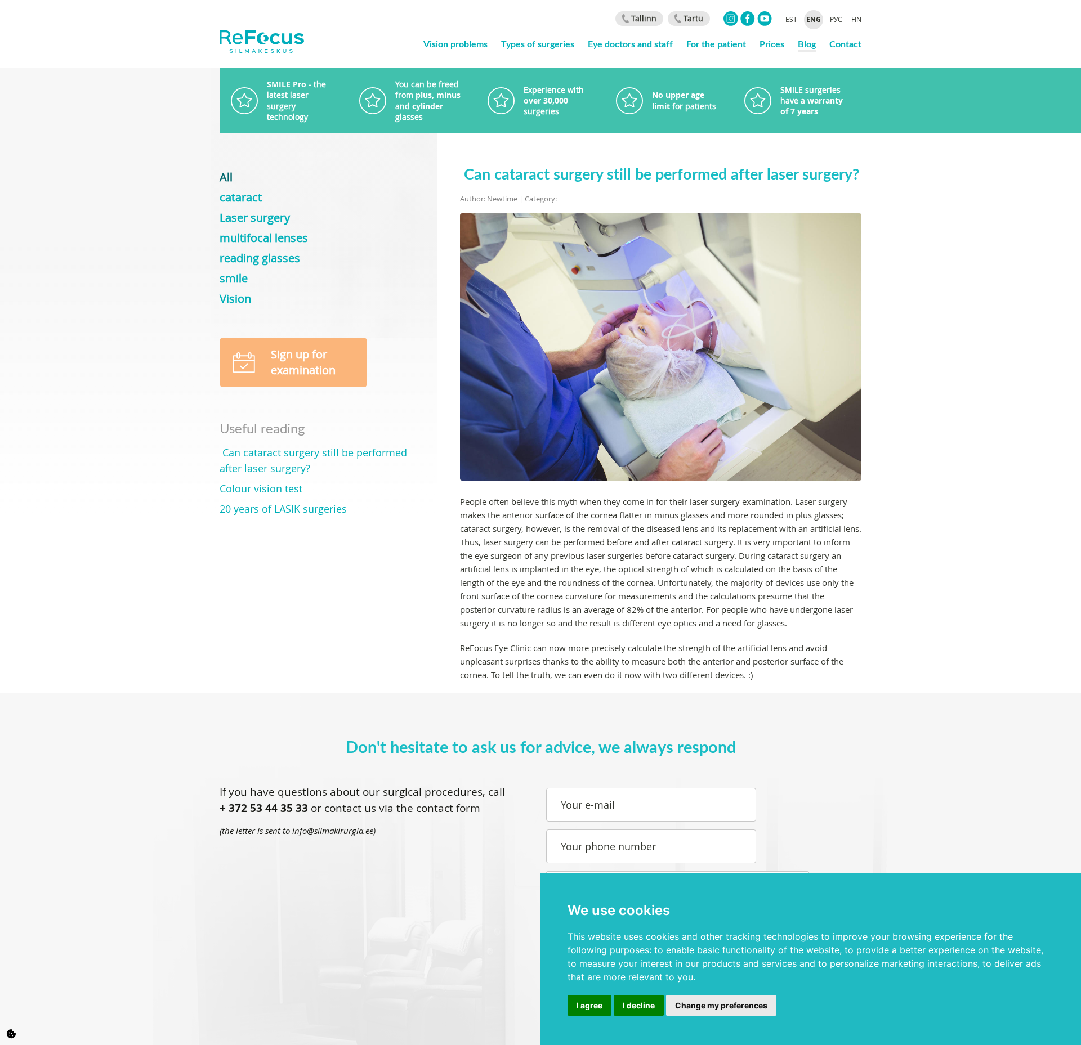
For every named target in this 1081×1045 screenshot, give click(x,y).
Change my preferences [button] (721, 1005)
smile (234, 278)
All (226, 177)
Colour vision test (261, 488)
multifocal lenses (264, 237)
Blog (807, 43)
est (791, 19)
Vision (235, 298)
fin (856, 19)
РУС (836, 19)
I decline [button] (639, 1005)
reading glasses (260, 258)
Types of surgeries (537, 43)
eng (813, 19)
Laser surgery (255, 217)
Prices (772, 43)
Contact (845, 43)
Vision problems (455, 43)
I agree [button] (589, 1005)
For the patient (716, 43)
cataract (241, 197)
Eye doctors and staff (630, 43)
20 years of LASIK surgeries (283, 508)
